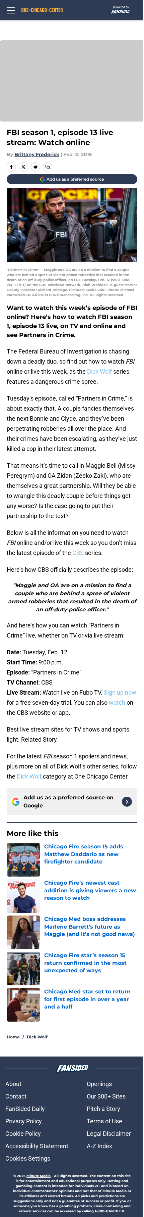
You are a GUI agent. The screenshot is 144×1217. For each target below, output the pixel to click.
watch (117, 702)
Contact (15, 1096)
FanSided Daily (25, 1108)
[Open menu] (11, 10)
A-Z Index (99, 1146)
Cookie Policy (23, 1133)
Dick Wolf (99, 371)
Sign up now (120, 692)
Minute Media (38, 1176)
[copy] (47, 167)
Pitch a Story (103, 1108)
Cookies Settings (27, 1158)
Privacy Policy (23, 1121)
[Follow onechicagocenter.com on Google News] (127, 802)
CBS (78, 552)
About (13, 1083)
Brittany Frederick (36, 154)
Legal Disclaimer (109, 1133)
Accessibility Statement (36, 1146)
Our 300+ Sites (106, 1096)
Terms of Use (104, 1121)
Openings (99, 1083)
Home (13, 1036)
